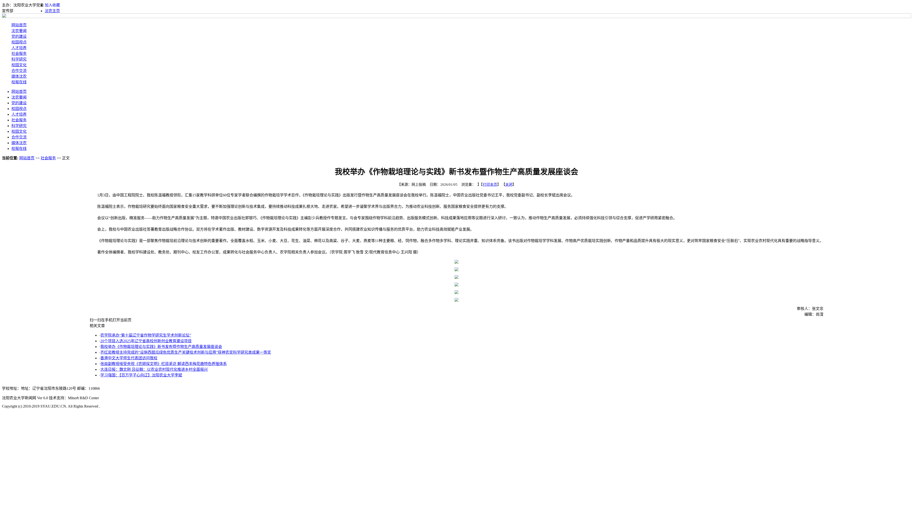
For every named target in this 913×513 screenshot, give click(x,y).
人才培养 (19, 48)
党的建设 (19, 36)
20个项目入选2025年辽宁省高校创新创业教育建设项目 (146, 341)
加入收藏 (52, 5)
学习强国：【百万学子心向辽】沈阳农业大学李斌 (141, 375)
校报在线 (19, 82)
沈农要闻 (19, 31)
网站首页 (19, 25)
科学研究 (19, 59)
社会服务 (19, 54)
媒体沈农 (19, 76)
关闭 (508, 184)
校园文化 (19, 65)
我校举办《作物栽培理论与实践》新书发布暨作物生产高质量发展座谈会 (161, 347)
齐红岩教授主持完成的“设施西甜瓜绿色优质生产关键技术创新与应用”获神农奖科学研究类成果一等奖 (185, 352)
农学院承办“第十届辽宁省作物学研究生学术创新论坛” (145, 335)
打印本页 (490, 184)
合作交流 (19, 71)
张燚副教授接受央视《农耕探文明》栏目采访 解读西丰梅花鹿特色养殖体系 (163, 364)
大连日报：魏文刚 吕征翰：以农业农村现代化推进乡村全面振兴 (154, 369)
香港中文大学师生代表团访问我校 (128, 358)
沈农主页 (52, 11)
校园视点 (19, 42)
